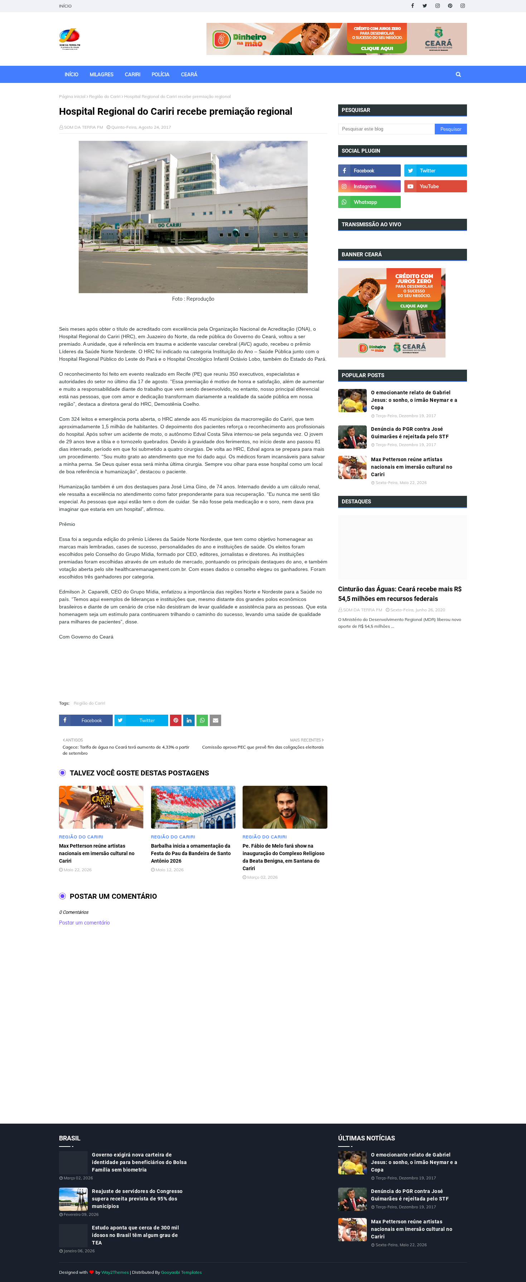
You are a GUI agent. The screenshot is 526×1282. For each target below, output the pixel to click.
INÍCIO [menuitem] (71, 74)
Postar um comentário (84, 922)
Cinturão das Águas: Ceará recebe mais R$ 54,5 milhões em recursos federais (400, 593)
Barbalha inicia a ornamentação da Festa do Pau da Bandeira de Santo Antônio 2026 (191, 853)
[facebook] (412, 5)
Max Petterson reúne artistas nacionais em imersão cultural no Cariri (97, 853)
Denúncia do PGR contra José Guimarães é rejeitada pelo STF (410, 432)
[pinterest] (449, 5)
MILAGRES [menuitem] (101, 74)
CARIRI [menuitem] (132, 74)
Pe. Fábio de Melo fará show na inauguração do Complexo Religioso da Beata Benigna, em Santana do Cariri (284, 857)
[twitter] (424, 5)
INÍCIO (65, 6)
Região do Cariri (105, 96)
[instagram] (437, 5)
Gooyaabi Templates (181, 1272)
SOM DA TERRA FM (83, 127)
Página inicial (72, 96)
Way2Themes (115, 1272)
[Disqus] (193, 1032)
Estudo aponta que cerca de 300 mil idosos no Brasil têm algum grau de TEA (135, 1235)
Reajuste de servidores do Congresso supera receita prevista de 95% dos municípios (137, 1198)
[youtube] (435, 186)
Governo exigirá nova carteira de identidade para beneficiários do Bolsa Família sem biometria (139, 1162)
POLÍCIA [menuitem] (161, 74)
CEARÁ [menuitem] (189, 74)
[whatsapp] (369, 202)
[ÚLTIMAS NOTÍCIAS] (402, 547)
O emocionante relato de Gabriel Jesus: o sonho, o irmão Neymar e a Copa (414, 400)
